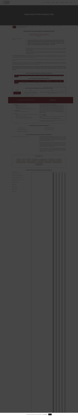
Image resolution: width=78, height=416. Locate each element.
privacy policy (45, 414)
